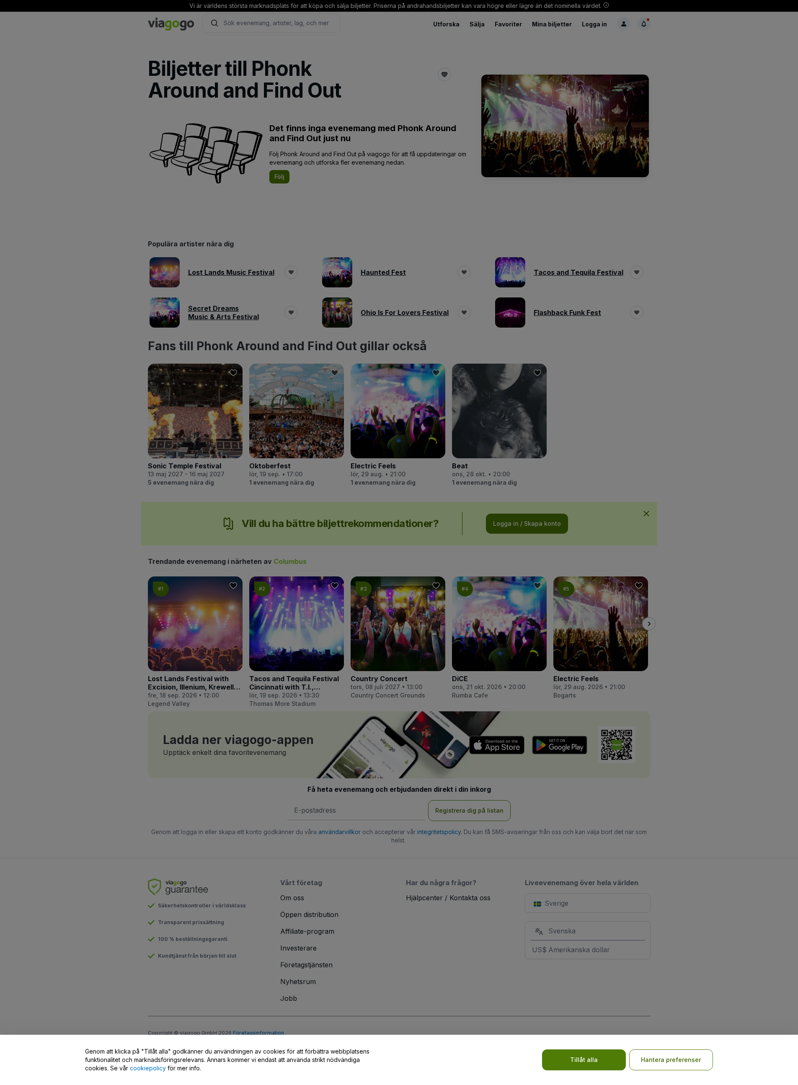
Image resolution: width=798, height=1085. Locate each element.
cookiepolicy (148, 1068)
